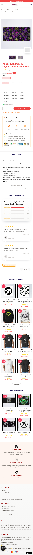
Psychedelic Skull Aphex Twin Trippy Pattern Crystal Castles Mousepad (24, 410)
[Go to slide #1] (12, 57)
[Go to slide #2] (20, 57)
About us (4, 490)
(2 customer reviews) (14, 70)
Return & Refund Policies (8, 510)
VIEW (8, 296)
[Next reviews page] (29, 269)
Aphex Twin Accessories (12, 9)
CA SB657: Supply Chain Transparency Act (12, 499)
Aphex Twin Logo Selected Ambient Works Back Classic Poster (25, 301)
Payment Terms (5, 508)
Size (3, 80)
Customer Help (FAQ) (7, 514)
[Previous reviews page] (21, 269)
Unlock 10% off (3, 548)
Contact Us (4, 512)
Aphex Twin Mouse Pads (8, 12)
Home (3, 9)
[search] (26, 5)
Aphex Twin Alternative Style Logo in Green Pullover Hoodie (8, 326)
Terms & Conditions (6, 492)
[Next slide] (29, 33)
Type (3, 75)
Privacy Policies (5, 495)
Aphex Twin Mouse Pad (24, 432)
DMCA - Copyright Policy (8, 497)
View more (16, 384)
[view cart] (31, 5)
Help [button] (30, 553)
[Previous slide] (3, 33)
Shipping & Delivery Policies (8, 506)
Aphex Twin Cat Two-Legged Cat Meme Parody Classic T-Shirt (25, 351)
